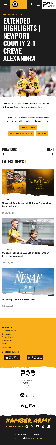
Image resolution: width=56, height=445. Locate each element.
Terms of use (7, 343)
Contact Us (6, 334)
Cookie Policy (7, 337)
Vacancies (6, 347)
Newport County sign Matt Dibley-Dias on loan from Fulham (27, 205)
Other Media (36, 438)
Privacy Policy (7, 340)
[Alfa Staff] (28, 406)
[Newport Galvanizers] (28, 384)
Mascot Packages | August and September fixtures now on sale (25, 254)
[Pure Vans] (49, 4)
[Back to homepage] (15, 4)
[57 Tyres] (28, 395)
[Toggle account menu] (38, 4)
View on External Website (21, 133)
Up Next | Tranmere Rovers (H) (18, 299)
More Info (42, 133)
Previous (8, 149)
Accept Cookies (28, 127)
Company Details (9, 331)
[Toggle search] (31, 4)
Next (50, 149)
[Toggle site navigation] (5, 4)
